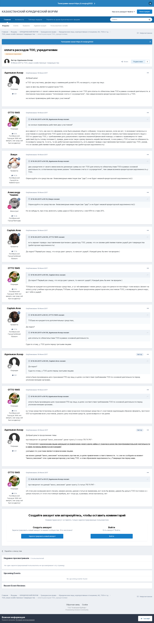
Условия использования (25, 620)
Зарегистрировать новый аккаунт (42, 536)
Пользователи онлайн (59, 26)
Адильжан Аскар (25, 60)
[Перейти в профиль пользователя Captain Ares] (14, 238)
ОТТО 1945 (14, 112)
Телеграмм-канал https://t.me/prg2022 (75, 3)
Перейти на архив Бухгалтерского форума (63, 19)
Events (15, 26)
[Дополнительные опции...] (147, 72)
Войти (111, 536)
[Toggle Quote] (29, 119)
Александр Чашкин (14, 193)
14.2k (15, 175)
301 (15, 94)
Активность (19, 19)
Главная (7, 19)
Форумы (5, 26)
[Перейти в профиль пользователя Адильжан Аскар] (7, 61)
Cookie (85, 605)
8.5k (15, 134)
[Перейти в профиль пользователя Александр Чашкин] (14, 203)
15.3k (15, 216)
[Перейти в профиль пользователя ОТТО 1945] (14, 121)
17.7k (15, 251)
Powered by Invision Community (77, 610)
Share (125, 62)
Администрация (40, 26)
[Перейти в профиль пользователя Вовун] (14, 163)
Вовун (14, 154)
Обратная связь (73, 605)
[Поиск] (149, 19)
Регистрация (144, 12)
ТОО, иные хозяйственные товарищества (41, 63)
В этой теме (139, 19)
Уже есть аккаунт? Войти (123, 12)
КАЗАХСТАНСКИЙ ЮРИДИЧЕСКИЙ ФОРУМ (30, 11)
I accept (146, 618)
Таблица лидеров (35, 19)
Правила (26, 26)
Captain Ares (14, 230)
